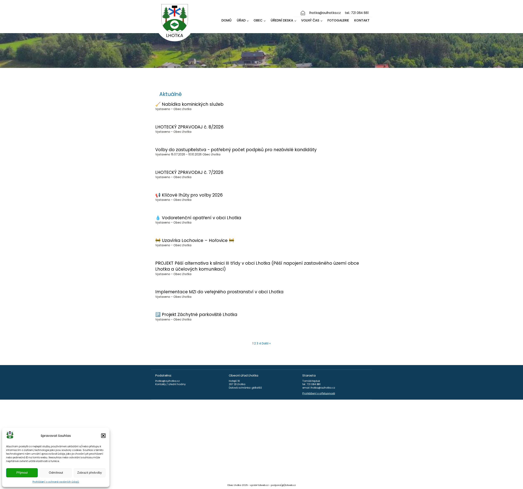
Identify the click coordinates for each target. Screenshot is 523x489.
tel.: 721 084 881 (357, 13)
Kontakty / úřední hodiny (170, 384)
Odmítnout (56, 472)
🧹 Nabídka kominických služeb (189, 104)
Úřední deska (282, 20)
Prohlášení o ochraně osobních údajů (55, 481)
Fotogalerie (338, 20)
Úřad (241, 20)
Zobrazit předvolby (89, 472)
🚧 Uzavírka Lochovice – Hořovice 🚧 (194, 240)
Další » (266, 343)
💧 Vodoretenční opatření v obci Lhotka (198, 218)
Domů (226, 20)
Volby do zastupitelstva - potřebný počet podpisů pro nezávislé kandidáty (236, 150)
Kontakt (362, 20)
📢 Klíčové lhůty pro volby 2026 (189, 195)
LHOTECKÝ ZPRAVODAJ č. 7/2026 (189, 172)
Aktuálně (170, 94)
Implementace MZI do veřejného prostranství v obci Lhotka (219, 292)
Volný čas (310, 20)
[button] (103, 436)
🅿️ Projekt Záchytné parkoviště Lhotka (196, 314)
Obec (258, 20)
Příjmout (22, 472)
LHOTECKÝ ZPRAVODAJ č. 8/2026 (189, 127)
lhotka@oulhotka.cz (325, 13)
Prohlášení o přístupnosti (318, 393)
